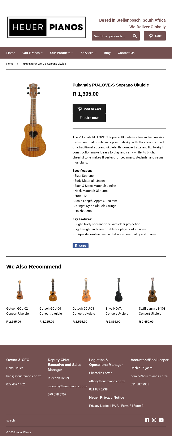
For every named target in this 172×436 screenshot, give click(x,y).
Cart (158, 36)
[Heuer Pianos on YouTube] (161, 421)
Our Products (60, 53)
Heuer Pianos (23, 432)
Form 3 (138, 406)
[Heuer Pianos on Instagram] (154, 421)
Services (87, 53)
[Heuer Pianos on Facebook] (147, 421)
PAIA (115, 406)
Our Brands (31, 53)
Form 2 (126, 406)
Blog (107, 53)
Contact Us (126, 53)
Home (10, 53)
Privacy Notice (99, 406)
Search (10, 420)
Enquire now (89, 117)
